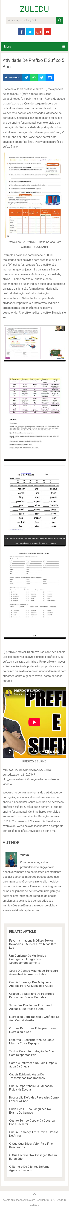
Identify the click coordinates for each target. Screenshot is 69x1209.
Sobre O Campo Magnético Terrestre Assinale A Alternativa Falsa (33, 972)
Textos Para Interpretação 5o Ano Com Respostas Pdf (31, 1053)
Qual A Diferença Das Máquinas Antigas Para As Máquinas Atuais (31, 983)
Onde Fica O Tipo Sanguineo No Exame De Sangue (30, 1110)
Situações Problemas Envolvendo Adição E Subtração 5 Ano (31, 1007)
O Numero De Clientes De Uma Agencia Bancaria (29, 1168)
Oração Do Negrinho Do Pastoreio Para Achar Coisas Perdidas (31, 995)
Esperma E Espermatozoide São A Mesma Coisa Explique (31, 1041)
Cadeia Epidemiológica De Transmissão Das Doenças (27, 1076)
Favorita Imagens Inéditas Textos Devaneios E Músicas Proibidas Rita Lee (32, 944)
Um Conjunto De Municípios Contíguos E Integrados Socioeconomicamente (27, 959)
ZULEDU (34, 9)
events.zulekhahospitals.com (19, 1200)
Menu (7, 46)
